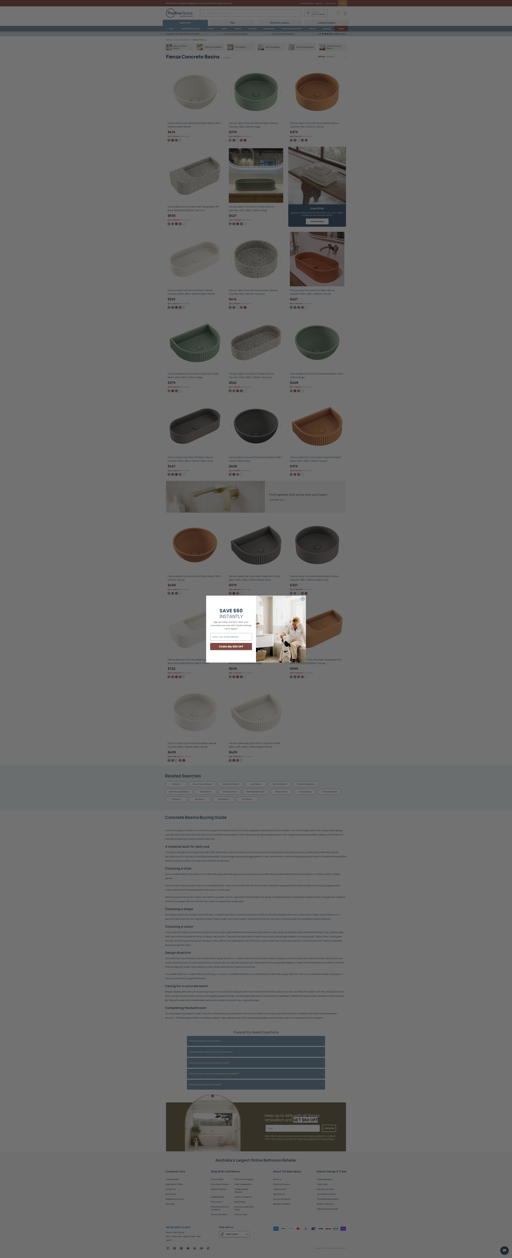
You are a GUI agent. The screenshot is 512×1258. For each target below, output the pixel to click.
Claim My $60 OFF (231, 646)
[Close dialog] (303, 599)
